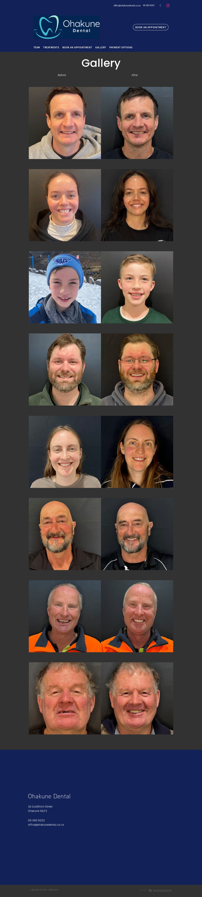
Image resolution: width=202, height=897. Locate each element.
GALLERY (100, 47)
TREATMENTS (51, 47)
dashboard (53, 890)
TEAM (37, 47)
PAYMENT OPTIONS (121, 47)
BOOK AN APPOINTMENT (150, 27)
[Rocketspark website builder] (155, 891)
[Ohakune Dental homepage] (79, 27)
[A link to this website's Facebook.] (160, 5)
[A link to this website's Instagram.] (168, 5)
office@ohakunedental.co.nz (127, 5)
